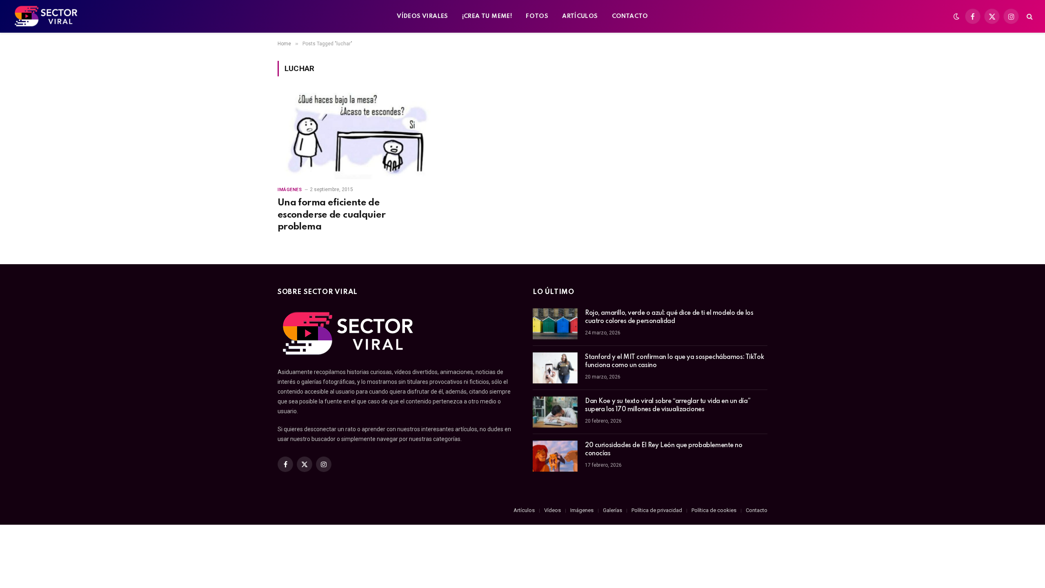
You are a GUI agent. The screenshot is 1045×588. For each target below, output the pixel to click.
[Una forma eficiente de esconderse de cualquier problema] (354, 136)
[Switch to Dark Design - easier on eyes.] (956, 16)
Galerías (612, 510)
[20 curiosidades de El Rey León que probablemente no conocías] (555, 456)
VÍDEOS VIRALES (422, 16)
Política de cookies (713, 510)
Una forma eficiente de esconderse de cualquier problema (332, 215)
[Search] (1029, 16)
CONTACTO (630, 16)
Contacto (756, 510)
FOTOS (537, 16)
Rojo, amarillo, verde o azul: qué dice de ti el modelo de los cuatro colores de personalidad (669, 317)
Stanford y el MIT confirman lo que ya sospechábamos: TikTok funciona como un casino (674, 361)
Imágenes (290, 189)
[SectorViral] (46, 16)
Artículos (524, 510)
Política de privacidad (656, 510)
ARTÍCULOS (580, 16)
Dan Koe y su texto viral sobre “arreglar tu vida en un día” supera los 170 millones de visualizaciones (667, 405)
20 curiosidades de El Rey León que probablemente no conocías (664, 449)
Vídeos (552, 510)
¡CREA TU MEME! (487, 16)
